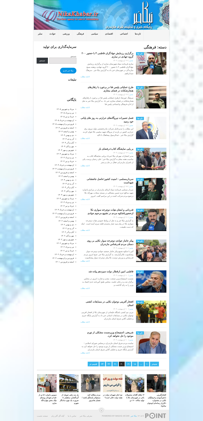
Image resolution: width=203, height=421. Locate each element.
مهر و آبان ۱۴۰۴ (67, 146)
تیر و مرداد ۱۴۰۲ (67, 247)
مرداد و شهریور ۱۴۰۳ (65, 198)
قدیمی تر (93, 364)
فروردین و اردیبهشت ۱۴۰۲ (63, 258)
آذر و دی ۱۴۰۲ (68, 228)
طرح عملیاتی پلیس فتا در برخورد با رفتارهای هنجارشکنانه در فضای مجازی (110, 89)
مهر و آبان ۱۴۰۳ (67, 191)
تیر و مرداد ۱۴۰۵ (67, 113)
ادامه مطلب (85, 77)
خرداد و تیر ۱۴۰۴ (67, 161)
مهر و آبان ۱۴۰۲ (67, 236)
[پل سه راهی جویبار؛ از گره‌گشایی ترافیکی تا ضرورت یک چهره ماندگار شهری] (69, 383)
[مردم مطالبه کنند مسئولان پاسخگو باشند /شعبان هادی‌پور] (90, 383)
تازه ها (138, 34)
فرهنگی (80, 34)
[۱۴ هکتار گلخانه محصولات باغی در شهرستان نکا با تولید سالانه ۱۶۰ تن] (134, 383)
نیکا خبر (134, 416)
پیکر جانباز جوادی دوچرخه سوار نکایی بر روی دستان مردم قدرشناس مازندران (110, 242)
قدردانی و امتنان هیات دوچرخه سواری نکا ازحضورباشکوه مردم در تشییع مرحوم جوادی (110, 211)
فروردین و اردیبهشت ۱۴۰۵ (63, 124)
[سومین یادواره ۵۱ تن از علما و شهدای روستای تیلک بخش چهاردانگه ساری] (47, 383)
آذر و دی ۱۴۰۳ (68, 183)
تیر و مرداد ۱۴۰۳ (67, 202)
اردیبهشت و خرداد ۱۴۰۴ (64, 165)
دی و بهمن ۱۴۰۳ (67, 180)
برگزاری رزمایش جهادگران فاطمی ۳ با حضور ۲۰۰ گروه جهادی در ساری (107, 55)
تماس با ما (72, 416)
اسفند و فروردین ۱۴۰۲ (64, 217)
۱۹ (128, 364)
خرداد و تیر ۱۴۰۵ (67, 116)
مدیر (131, 60)
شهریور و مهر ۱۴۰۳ (66, 195)
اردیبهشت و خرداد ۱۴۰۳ (64, 210)
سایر (40, 34)
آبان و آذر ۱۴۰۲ (68, 232)
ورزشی (66, 34)
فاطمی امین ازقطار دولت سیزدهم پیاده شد (111, 271)
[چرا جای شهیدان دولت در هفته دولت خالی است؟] (112, 383)
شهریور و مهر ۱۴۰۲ (66, 239)
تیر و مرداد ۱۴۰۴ (67, 157)
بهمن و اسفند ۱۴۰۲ (66, 221)
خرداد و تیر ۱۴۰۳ (67, 206)
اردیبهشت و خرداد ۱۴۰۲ (64, 254)
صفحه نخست (42, 416)
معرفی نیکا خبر (86, 416)
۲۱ (115, 364)
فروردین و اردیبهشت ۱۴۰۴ (63, 169)
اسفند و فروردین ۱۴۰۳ (64, 172)
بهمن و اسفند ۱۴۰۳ (66, 176)
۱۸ (135, 364)
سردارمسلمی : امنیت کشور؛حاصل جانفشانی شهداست (110, 181)
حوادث (52, 34)
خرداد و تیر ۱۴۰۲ (67, 251)
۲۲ (109, 364)
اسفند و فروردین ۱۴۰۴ (64, 128)
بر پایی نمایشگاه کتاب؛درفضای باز (116, 148)
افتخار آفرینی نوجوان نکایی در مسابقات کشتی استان (109, 303)
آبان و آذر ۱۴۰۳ (68, 187)
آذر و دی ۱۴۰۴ (68, 139)
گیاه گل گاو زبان (57, 416)
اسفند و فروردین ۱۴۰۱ (64, 262)
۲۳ (102, 364)
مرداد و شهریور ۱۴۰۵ (65, 109)
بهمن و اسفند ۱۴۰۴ (66, 131)
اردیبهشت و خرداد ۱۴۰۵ (64, 120)
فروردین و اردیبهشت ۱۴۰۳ (63, 213)
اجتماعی (124, 34)
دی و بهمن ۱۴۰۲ (67, 224)
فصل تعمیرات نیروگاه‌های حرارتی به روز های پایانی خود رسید (107, 120)
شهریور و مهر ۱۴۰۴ (66, 150)
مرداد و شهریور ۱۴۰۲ (65, 243)
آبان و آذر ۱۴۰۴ (68, 143)
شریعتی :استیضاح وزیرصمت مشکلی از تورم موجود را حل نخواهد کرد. (110, 334)
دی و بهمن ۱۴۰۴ (67, 135)
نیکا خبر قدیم (68, 71)
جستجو (73, 56)
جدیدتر (154, 364)
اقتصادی (109, 34)
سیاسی (94, 34)
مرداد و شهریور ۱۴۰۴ (65, 154)
